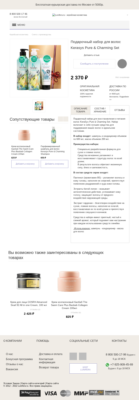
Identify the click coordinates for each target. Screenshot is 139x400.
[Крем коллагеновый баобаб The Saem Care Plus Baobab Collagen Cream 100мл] (24, 135)
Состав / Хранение (100, 110)
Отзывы (119, 110)
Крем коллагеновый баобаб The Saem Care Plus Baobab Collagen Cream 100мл (22, 150)
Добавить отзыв (91, 55)
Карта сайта (52, 383)
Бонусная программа (19, 359)
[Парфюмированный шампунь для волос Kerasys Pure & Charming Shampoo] (54, 135)
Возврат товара (49, 367)
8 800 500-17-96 (116, 354)
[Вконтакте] (73, 356)
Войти (122, 15)
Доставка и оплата (50, 354)
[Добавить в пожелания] (122, 63)
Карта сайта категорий (32, 383)
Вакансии (12, 369)
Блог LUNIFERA (85, 368)
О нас (9, 354)
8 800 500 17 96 (18, 14)
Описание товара (80, 110)
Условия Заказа (11, 383)
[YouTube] (82, 356)
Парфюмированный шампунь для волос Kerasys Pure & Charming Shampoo (53, 150)
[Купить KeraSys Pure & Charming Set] (39, 106)
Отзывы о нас (14, 364)
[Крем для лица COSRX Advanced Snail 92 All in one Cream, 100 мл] (28, 281)
